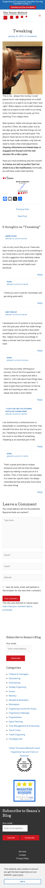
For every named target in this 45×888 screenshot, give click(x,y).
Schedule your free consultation (23, 7)
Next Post (22, 216)
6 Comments (31, 36)
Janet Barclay (11, 312)
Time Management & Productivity (24, 726)
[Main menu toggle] (39, 15)
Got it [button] (22, 881)
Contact (22, 855)
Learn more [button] (17, 875)
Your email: (11, 643)
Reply (39, 274)
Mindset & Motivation (19, 700)
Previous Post (22, 209)
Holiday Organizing (17, 687)
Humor (12, 691)
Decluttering (14, 678)
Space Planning (16, 721)
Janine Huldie (11, 236)
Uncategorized (15, 739)
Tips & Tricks (15, 730)
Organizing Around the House (22, 708)
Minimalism (14, 704)
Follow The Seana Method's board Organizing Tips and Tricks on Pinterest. (24, 752)
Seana (9, 282)
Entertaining (14, 682)
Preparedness (15, 717)
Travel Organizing (17, 734)
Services (22, 851)
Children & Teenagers (19, 674)
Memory (12, 695)
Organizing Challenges (19, 713)
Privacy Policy (22, 858)
